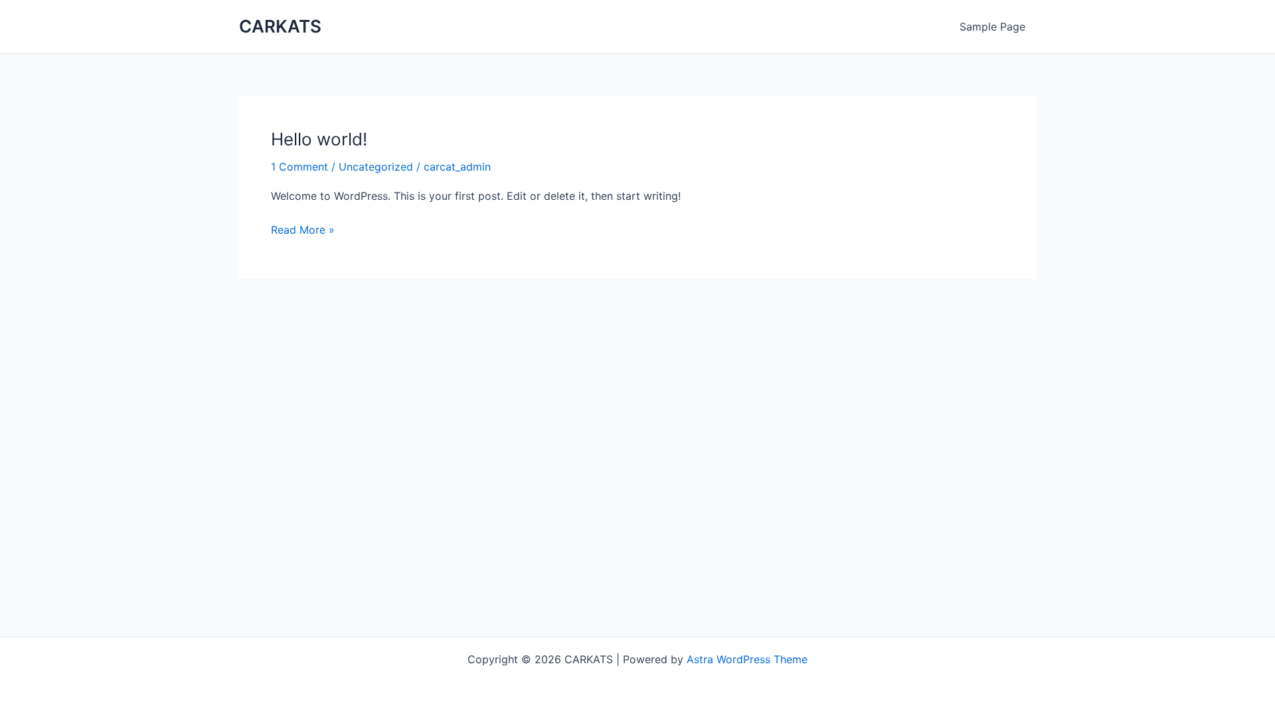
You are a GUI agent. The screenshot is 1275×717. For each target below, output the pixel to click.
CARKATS (280, 26)
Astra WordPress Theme (747, 659)
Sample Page (992, 26)
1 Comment (299, 166)
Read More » (303, 228)
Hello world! (319, 139)
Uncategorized (376, 166)
